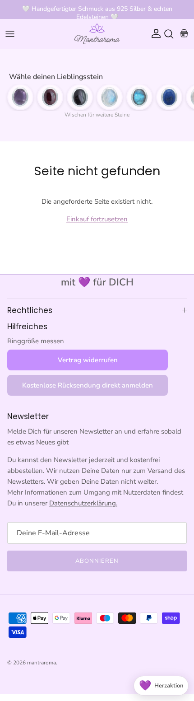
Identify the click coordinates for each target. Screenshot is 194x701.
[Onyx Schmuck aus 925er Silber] (80, 97)
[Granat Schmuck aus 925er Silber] (50, 97)
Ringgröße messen (35, 341)
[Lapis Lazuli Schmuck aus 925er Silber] (169, 97)
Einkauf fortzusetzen (97, 219)
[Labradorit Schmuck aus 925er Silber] (139, 97)
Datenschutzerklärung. (83, 503)
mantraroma (41, 662)
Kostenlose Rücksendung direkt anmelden (87, 385)
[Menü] (10, 34)
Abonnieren (97, 561)
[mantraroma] (97, 33)
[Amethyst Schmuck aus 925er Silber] (20, 97)
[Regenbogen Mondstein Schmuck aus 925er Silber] (110, 97)
